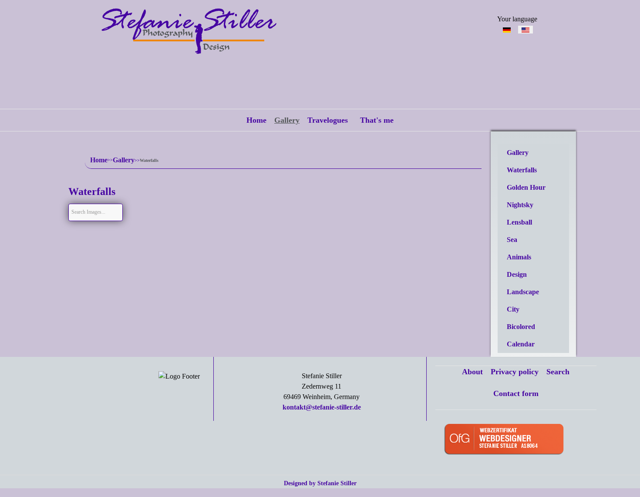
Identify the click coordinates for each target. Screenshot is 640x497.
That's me (377, 120)
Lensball (519, 222)
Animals (519, 257)
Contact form (516, 393)
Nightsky (520, 204)
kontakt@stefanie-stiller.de (322, 407)
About (472, 371)
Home (256, 120)
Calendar (521, 344)
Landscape (523, 292)
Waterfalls (522, 170)
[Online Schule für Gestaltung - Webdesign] (517, 440)
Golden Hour (526, 187)
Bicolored (521, 326)
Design (517, 274)
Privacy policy (515, 371)
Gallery (287, 120)
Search (557, 371)
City (513, 309)
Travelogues (327, 120)
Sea (512, 239)
